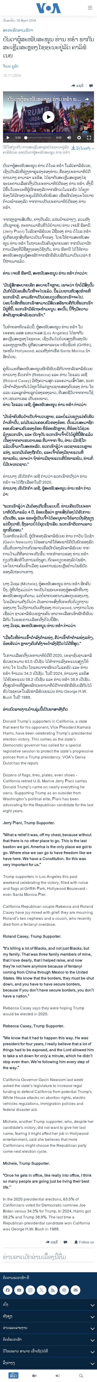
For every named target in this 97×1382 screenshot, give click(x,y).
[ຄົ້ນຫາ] (81, 1376)
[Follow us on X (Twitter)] (41, 1290)
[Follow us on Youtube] (19, 1290)
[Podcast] (64, 1290)
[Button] (77, 86)
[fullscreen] (89, 138)
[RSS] (53, 1290)
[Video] (34, 1376)
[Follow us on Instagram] (30, 1290)
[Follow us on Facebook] (7, 1290)
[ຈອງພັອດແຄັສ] (75, 1290)
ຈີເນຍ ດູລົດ (10, 66)
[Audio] (57, 1376)
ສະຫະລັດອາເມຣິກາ (18, 30)
